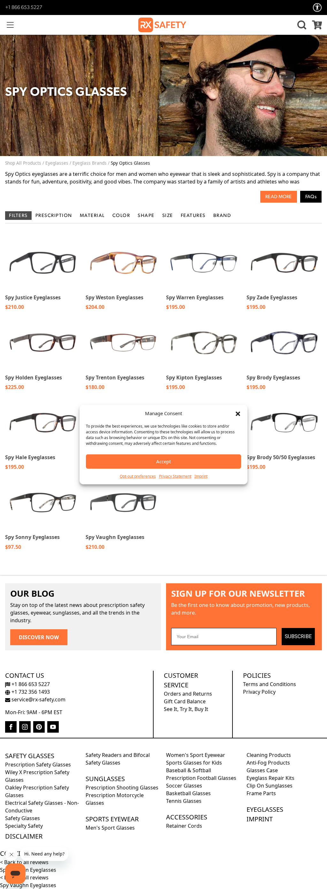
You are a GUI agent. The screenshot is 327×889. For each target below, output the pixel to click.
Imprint (201, 476)
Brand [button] (222, 215)
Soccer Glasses (184, 785)
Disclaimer (23, 836)
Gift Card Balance (185, 701)
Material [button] (92, 215)
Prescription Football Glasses (201, 777)
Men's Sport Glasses (110, 827)
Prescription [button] (53, 215)
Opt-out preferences (138, 476)
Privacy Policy (259, 691)
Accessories (186, 817)
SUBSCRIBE (298, 636)
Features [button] (193, 215)
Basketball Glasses (188, 793)
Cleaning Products (269, 754)
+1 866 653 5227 (23, 7)
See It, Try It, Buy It (186, 709)
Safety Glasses (29, 755)
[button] (238, 413)
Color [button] (121, 215)
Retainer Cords (184, 825)
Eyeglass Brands (89, 163)
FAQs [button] (310, 197)
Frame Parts (261, 793)
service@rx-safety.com (37, 699)
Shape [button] (146, 215)
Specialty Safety (24, 825)
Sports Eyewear (112, 819)
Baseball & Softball (188, 770)
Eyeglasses (56, 163)
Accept (163, 461)
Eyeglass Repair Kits (270, 777)
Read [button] (271, 197)
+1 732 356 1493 (30, 691)
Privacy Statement (175, 476)
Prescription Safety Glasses (38, 764)
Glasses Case (262, 770)
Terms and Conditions (269, 684)
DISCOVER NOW (39, 637)
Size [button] (167, 215)
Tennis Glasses (184, 800)
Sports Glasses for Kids (194, 762)
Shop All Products (23, 163)
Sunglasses (105, 778)
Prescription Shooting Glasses (122, 787)
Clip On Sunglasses (270, 785)
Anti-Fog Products (268, 762)
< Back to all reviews (24, 862)
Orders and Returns (188, 693)
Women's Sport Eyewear (195, 754)
